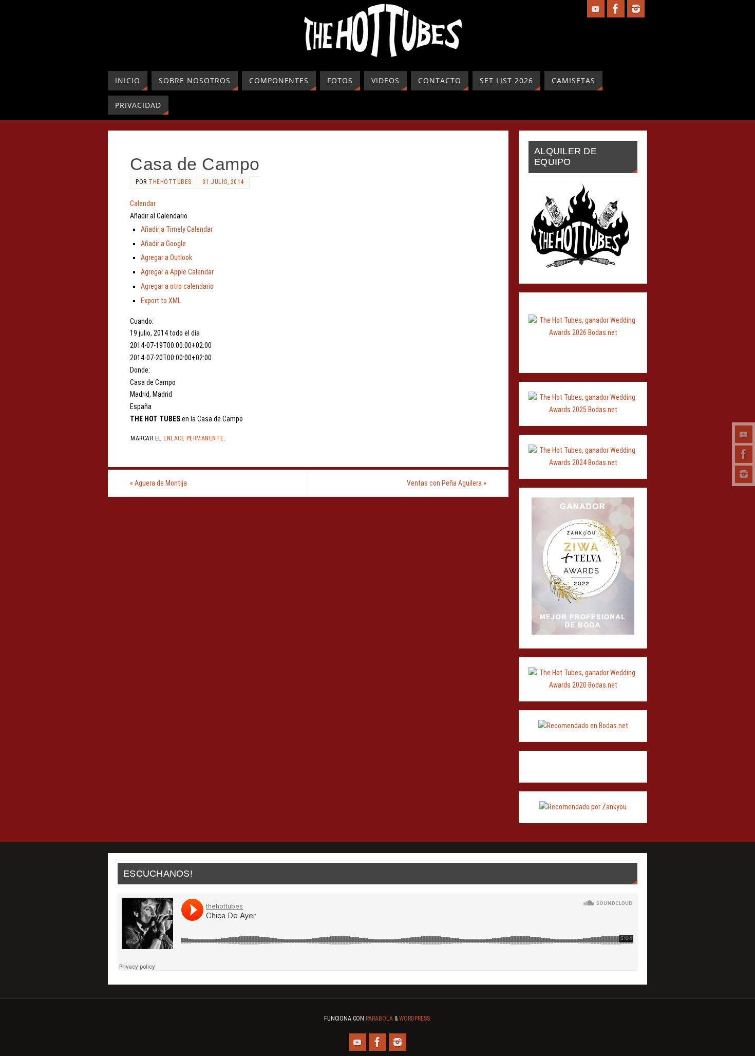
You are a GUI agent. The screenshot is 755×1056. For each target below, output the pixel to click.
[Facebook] (743, 454)
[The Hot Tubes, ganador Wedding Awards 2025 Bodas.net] (582, 409)
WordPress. (415, 1018)
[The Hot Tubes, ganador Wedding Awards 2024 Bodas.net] (582, 462)
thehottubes (170, 182)
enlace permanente (193, 438)
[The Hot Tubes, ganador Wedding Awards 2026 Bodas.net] (582, 332)
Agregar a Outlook (166, 257)
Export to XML (161, 301)
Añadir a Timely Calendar (177, 229)
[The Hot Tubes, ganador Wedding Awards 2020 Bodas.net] (582, 685)
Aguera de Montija (158, 483)
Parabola (379, 1018)
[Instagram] (743, 474)
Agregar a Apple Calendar (177, 272)
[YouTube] (743, 434)
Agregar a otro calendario (177, 286)
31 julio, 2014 (223, 182)
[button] (158, 216)
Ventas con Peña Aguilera (446, 483)
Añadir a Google (163, 243)
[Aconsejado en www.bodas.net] (583, 725)
